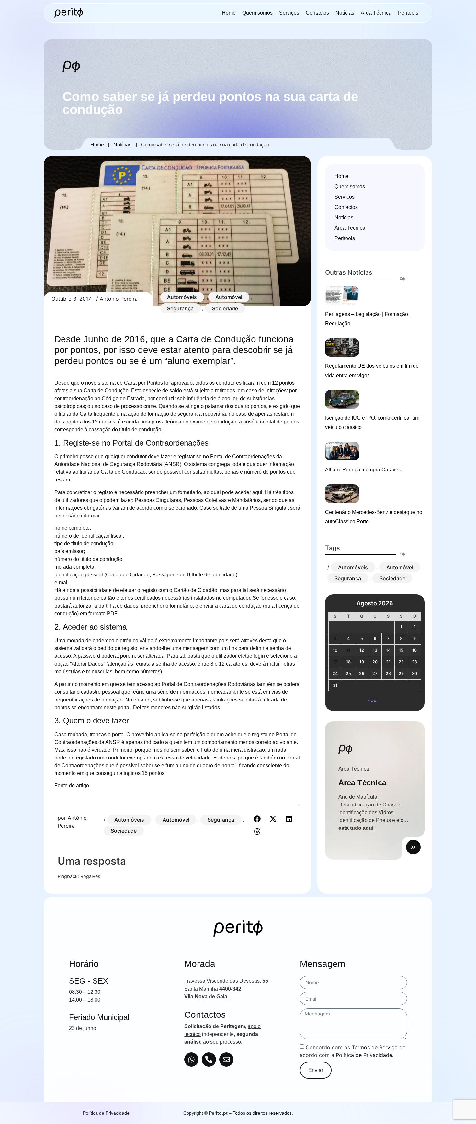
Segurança (180, 308)
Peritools (408, 13)
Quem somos (257, 13)
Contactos (317, 13)
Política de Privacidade (106, 1113)
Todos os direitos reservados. (263, 1113)
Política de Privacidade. (364, 1055)
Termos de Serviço (375, 1047)
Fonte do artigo (71, 785)
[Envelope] (226, 1059)
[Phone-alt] (209, 1059)
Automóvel (228, 297)
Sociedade (225, 308)
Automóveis (182, 297)
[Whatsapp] (191, 1059)
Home (229, 13)
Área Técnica (376, 13)
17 (335, 661)
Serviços (289, 13)
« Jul (372, 700)
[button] (257, 818)
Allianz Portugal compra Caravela (363, 469)
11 (348, 650)
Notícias (344, 13)
